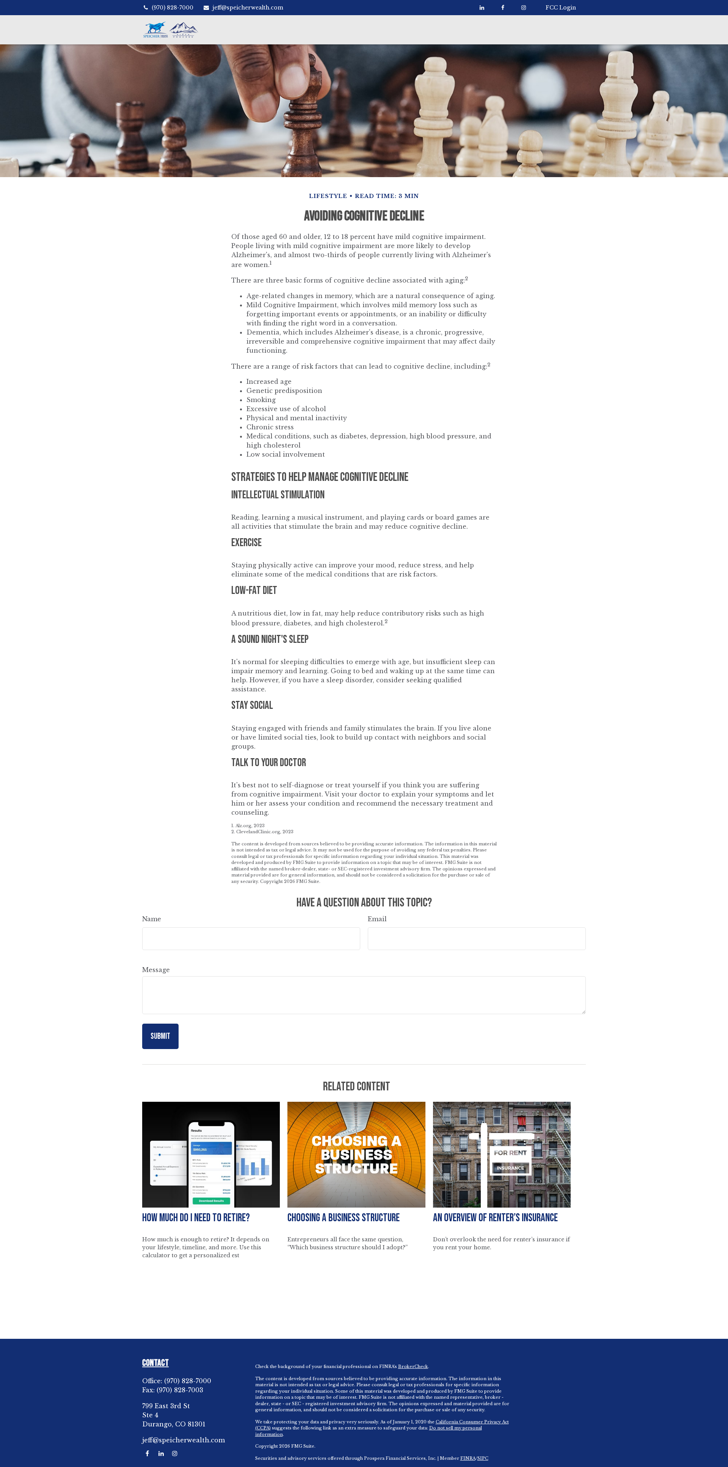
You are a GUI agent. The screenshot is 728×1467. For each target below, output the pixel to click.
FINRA (467, 1458)
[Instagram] (174, 1453)
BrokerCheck (413, 1366)
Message (156, 970)
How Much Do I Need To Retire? (196, 1218)
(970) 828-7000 (172, 7)
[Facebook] (502, 7)
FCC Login (561, 7)
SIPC (482, 1458)
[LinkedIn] (481, 7)
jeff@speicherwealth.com (247, 7)
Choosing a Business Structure (343, 1218)
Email (377, 919)
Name (151, 919)
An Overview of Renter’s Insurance (495, 1218)
